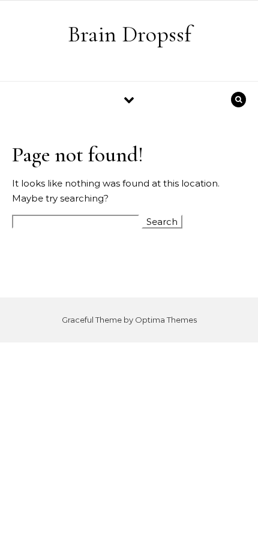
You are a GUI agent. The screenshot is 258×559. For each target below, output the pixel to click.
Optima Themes (166, 319)
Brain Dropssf (129, 34)
